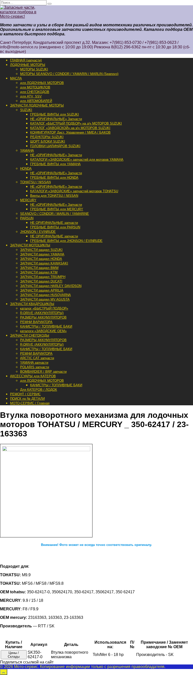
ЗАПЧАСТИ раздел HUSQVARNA (45, 295)
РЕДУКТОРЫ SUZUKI (47, 137)
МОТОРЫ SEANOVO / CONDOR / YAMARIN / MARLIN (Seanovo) (69, 74)
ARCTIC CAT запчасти (37, 358)
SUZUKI (26, 110)
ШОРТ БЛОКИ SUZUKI (47, 141)
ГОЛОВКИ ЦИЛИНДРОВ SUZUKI (55, 146)
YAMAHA (27, 150)
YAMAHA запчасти (34, 362)
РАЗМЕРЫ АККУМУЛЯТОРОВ (43, 317)
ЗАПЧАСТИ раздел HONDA (41, 259)
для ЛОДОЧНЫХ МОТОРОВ (42, 83)
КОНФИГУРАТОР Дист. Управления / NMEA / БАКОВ (70, 132)
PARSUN (26, 218)
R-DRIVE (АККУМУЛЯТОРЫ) (42, 313)
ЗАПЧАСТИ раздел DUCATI (41, 281)
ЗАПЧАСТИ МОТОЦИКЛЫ (30, 245)
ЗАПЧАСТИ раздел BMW (39, 268)
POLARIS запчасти (34, 367)
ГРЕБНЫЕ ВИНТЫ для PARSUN (55, 227)
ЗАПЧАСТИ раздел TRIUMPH (42, 277)
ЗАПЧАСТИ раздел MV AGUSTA (45, 299)
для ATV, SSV (31, 96)
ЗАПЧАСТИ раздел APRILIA (41, 290)
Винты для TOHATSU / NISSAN (54, 196)
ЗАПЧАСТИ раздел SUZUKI (41, 250)
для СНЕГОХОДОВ (34, 92)
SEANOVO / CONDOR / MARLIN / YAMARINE (54, 214)
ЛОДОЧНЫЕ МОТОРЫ (27, 65)
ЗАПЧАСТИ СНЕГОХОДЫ (29, 335)
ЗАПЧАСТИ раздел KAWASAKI (44, 263)
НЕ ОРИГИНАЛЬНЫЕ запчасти (54, 223)
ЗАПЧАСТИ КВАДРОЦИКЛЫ (32, 304)
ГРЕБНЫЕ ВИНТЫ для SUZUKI (54, 114)
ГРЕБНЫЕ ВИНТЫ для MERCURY (56, 209)
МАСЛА (16, 78)
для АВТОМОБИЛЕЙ (36, 101)
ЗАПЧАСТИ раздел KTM (39, 272)
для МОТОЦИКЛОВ (35, 87)
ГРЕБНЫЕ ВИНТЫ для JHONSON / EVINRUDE (66, 241)
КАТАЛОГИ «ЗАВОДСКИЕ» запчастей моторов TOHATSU (74, 191)
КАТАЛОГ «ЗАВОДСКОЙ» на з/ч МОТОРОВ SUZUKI (70, 128)
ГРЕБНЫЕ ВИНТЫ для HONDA (54, 177)
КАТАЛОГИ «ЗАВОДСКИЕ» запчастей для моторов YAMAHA (76, 159)
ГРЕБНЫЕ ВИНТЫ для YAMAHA (55, 164)
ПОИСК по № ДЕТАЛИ (27, 399)
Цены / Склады (14, 654)
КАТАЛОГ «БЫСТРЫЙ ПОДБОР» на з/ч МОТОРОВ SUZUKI (76, 123)
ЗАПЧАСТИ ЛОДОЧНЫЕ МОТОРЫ (37, 105)
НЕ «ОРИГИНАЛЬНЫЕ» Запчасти (56, 119)
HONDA (26, 168)
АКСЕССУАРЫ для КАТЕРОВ (33, 376)
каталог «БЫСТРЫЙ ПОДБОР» (44, 308)
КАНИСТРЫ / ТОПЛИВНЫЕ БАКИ (46, 326)
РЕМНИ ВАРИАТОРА (36, 322)
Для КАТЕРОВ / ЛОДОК (38, 390)
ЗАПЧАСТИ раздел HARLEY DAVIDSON (50, 286)
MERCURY (28, 200)
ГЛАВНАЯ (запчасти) (26, 60)
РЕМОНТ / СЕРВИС (25, 394)
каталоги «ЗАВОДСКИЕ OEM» (43, 331)
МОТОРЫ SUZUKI (34, 69)
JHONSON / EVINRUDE (38, 232)
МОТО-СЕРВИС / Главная (30, 403)
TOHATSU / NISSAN (35, 182)
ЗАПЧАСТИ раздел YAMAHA (42, 254)
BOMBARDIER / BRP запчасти (43, 371)
